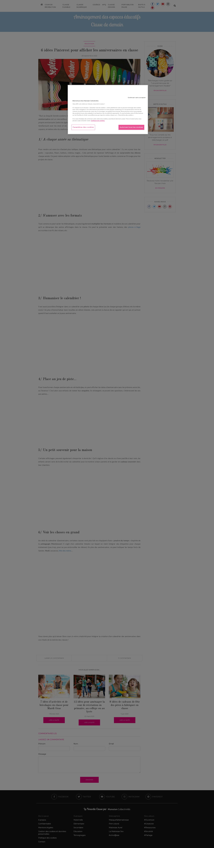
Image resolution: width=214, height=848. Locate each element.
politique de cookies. (98, 120)
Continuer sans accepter (137, 97)
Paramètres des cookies (83, 127)
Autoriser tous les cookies (131, 127)
